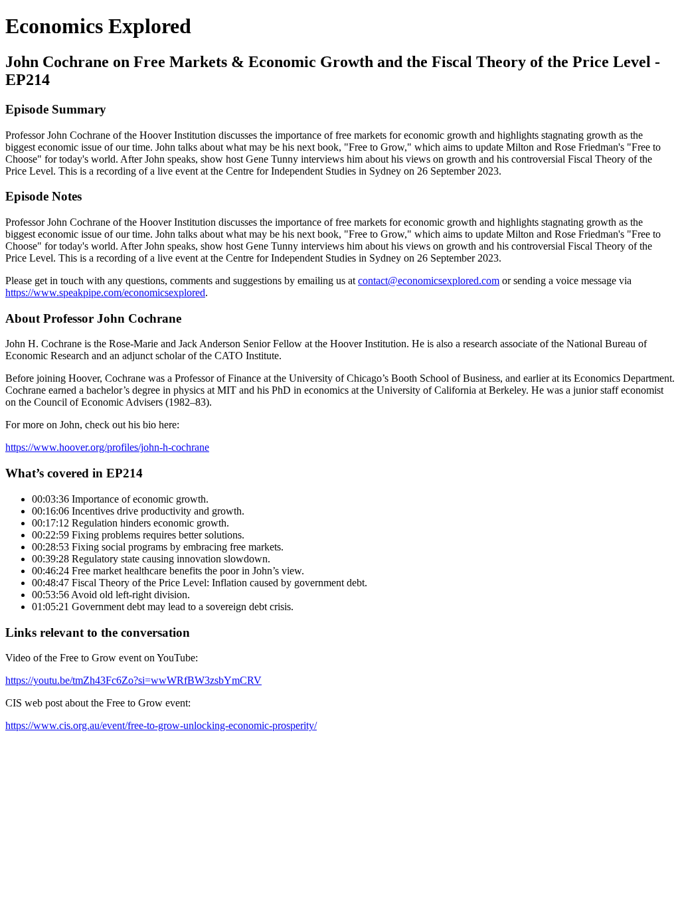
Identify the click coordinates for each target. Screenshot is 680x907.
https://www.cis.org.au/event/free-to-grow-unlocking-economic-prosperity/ (161, 725)
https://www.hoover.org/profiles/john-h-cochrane (107, 447)
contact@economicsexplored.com (428, 280)
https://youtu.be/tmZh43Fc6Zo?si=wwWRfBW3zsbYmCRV (133, 680)
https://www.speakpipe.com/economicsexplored (105, 292)
